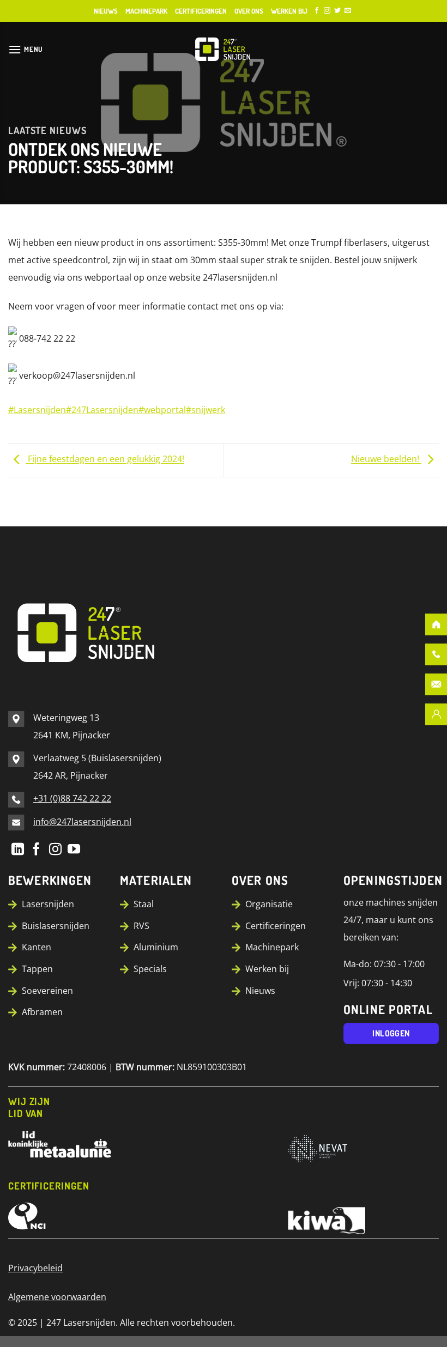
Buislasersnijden (55, 926)
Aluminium (156, 947)
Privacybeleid (35, 1268)
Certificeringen (201, 11)
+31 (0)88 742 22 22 (72, 798)
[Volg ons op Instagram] (327, 11)
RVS (141, 926)
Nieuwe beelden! (386, 459)
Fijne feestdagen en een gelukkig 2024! (105, 459)
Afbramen (42, 1012)
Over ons (248, 11)
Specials (150, 969)
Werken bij (289, 11)
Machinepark (146, 11)
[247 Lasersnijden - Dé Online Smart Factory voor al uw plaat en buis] (223, 49)
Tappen (37, 969)
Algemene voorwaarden (57, 1297)
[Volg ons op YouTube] (74, 849)
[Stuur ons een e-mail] (348, 11)
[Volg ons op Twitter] (337, 11)
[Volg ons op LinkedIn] (17, 849)
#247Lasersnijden (102, 410)
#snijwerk (205, 410)
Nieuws (106, 11)
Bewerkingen (50, 880)
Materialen (156, 880)
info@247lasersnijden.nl (82, 822)
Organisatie (269, 904)
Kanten (36, 947)
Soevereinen (47, 991)
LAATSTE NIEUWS (47, 130)
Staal (144, 904)
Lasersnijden (48, 904)
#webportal (162, 410)
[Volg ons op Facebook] (316, 11)
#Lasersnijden (37, 410)
